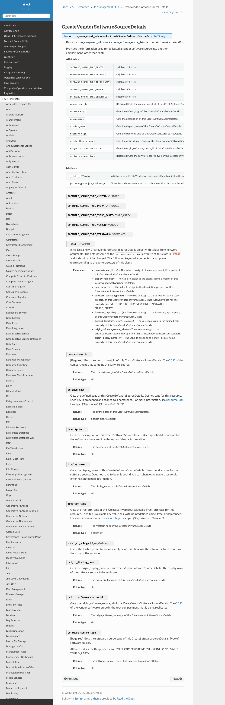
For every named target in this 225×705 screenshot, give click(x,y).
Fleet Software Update (18, 479)
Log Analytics (13, 620)
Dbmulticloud (13, 391)
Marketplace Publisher (18, 672)
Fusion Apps (12, 490)
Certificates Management (19, 245)
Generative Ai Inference (19, 521)
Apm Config (12, 166)
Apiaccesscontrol (15, 156)
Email (9, 453)
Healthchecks (13, 542)
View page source (172, 12)
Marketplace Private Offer (20, 667)
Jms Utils (11, 584)
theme (97, 698)
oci (27, 4)
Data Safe (11, 344)
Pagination (9, 93)
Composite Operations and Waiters (23, 88)
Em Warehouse (14, 448)
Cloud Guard (13, 260)
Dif (7, 422)
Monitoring (12, 693)
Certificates (12, 240)
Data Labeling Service (17, 333)
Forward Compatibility (16, 41)
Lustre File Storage (16, 641)
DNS (8, 443)
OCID (171, 360)
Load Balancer (13, 610)
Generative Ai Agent (17, 506)
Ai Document (13, 119)
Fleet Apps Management (19, 474)
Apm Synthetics (14, 177)
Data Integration (15, 328)
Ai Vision (10, 135)
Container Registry (16, 297)
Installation (10, 25)
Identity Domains (15, 558)
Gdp (8, 495)
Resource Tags (175, 400)
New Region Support (15, 46)
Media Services (14, 677)
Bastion (10, 208)
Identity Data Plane (16, 552)
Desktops (11, 412)
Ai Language (12, 125)
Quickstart (9, 57)
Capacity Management (18, 234)
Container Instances (17, 292)
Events (9, 464)
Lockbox (10, 615)
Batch (9, 213)
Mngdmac (11, 683)
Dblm (9, 385)
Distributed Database (17, 432)
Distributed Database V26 (20, 438)
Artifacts (10, 193)
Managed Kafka (14, 646)
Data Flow (11, 323)
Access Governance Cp (18, 104)
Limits (9, 599)
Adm (8, 109)
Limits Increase (14, 604)
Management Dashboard (19, 657)
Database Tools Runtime (19, 375)
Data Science (13, 349)
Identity (10, 547)
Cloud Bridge (13, 255)
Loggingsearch (13, 636)
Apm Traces (12, 182)
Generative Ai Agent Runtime (22, 511)
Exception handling (14, 72)
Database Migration (17, 365)
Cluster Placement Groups (20, 271)
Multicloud (12, 698)
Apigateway (12, 161)
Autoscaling (12, 203)
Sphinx (79, 698)
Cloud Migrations (15, 266)
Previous (72, 678)
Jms (8, 573)
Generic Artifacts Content (20, 526)
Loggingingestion (15, 631)
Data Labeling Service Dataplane (23, 339)
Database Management (18, 359)
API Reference (12, 99)
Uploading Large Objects (17, 77)
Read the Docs (126, 698)
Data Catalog (13, 318)
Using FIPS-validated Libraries (20, 36)
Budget (10, 229)
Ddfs (8, 396)
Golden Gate (13, 532)
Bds (8, 219)
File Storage (12, 469)
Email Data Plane (15, 459)
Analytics (11, 140)
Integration (12, 563)
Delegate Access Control (19, 401)
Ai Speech (11, 130)
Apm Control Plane (16, 172)
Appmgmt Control (16, 187)
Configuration (11, 31)
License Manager (15, 594)
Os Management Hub (106, 7)
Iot (7, 568)
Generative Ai (13, 500)
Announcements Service (19, 146)
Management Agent (16, 651)
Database (11, 354)
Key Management (15, 589)
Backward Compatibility (17, 51)
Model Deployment (16, 688)
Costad (10, 307)
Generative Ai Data (16, 516)
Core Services (13, 302)
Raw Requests (11, 83)
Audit (9, 198)
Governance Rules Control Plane (23, 537)
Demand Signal (14, 406)
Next (176, 678)
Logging (8, 67)
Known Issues (11, 62)
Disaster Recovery (16, 427)
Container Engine (15, 286)
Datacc (10, 380)
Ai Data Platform (15, 114)
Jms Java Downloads (17, 578)
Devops (10, 417)
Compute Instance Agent (19, 281)
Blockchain (12, 224)
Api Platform (13, 151)
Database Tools (14, 370)
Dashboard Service (16, 312)
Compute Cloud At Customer (22, 276)
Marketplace (13, 662)
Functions (11, 485)
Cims (8, 250)
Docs (65, 7)
